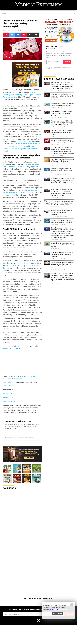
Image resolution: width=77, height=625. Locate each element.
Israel (5, 410)
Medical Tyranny (34, 410)
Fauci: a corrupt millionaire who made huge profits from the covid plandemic (62, 96)
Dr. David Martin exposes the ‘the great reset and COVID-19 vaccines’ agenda (62, 245)
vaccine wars (24, 413)
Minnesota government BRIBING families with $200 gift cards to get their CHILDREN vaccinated (62, 123)
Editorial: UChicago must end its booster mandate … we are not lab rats (62, 170)
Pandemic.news (8, 385)
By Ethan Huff (61, 100)
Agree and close (57, 613)
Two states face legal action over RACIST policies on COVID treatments (61, 212)
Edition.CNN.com (9, 401)
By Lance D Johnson (63, 186)
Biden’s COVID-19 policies (12, 349)
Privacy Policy (54, 609)
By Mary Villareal (62, 144)
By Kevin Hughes (62, 117)
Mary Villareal (18, 30)
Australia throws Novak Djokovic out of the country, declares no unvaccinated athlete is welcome (62, 161)
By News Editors (62, 174)
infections (34, 408)
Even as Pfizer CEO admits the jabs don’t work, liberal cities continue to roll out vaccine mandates (62, 203)
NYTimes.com (8, 397)
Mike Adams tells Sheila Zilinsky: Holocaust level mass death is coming (61, 113)
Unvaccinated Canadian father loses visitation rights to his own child (62, 104)
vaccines (33, 413)
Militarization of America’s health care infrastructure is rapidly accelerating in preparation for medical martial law (61, 192)
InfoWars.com (8, 393)
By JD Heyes (61, 90)
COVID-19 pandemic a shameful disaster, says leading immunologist (62, 141)
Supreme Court (8, 413)
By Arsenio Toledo (62, 136)
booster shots (32, 405)
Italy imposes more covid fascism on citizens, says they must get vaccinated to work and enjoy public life (62, 265)
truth (17, 413)
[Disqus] (22, 516)
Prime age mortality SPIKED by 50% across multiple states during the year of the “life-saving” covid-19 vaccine (62, 181)
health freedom (23, 408)
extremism (13, 408)
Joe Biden (11, 410)
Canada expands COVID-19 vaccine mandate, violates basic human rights (62, 132)
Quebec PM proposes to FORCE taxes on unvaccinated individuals (61, 221)
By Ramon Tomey (62, 107)
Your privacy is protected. (11, 437)
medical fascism (21, 410)
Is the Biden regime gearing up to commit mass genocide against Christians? (62, 254)
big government (20, 405)
